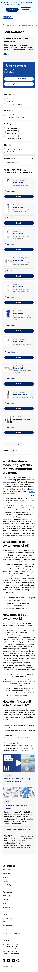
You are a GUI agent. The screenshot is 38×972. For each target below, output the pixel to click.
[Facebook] (4, 960)
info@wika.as (9, 72)
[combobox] (13, 444)
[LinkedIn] (13, 960)
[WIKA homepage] (8, 16)
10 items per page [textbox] (13, 444)
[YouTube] (9, 960)
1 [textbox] (10, 450)
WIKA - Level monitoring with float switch (17, 780)
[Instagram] (17, 960)
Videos (8, 775)
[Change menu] (33, 17)
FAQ (7, 801)
